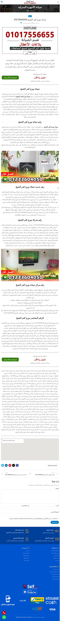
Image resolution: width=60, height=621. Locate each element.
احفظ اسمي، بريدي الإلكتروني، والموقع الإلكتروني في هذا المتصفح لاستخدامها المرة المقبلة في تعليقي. (33, 518)
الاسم (57, 505)
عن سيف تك (24, 548)
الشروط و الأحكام (55, 550)
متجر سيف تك (56, 569)
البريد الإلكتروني (25, 505)
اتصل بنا (57, 560)
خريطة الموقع (26, 555)
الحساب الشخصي (55, 574)
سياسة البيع (56, 555)
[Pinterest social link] (9, 465)
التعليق (57, 488)
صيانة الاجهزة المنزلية (54, 571)
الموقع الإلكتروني (55, 512)
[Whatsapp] (4, 617)
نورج (28, 10)
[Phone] (4, 613)
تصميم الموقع (26, 558)
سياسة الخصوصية (55, 553)
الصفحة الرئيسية (55, 579)
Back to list (30, 473)
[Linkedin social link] (6, 465)
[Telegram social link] (2, 465)
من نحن (27, 550)
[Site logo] (30, 2)
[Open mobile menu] (58, 2)
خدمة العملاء (54, 548)
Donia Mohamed (27, 23)
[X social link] (13, 465)
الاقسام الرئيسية (52, 566)
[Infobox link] (45, 531)
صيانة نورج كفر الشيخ (23, 96)
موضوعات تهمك (55, 576)
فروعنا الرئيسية (26, 553)
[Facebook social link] (17, 465)
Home (32, 10)
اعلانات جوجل (26, 560)
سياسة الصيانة (56, 558)
